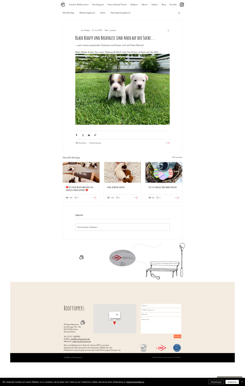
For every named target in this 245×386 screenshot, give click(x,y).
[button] (179, 13)
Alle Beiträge (68, 12)
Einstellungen (216, 382)
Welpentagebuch (87, 12)
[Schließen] (241, 382)
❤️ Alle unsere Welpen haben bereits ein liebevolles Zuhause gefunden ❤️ (79, 188)
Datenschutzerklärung (135, 382)
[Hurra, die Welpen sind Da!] (122, 172)
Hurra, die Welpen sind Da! (116, 187)
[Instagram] (182, 4)
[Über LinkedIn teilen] (89, 135)
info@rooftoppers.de (80, 339)
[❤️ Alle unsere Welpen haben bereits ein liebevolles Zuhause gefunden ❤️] (81, 172)
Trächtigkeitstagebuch (120, 12)
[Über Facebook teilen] (76, 135)
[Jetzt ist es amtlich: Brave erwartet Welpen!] (163, 172)
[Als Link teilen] (95, 135)
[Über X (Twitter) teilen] (83, 135)
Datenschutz (157, 357)
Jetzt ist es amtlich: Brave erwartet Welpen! (163, 187)
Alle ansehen (177, 157)
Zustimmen (232, 382)
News (102, 12)
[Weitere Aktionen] (168, 30)
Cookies (177, 357)
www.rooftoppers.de (81, 341)
